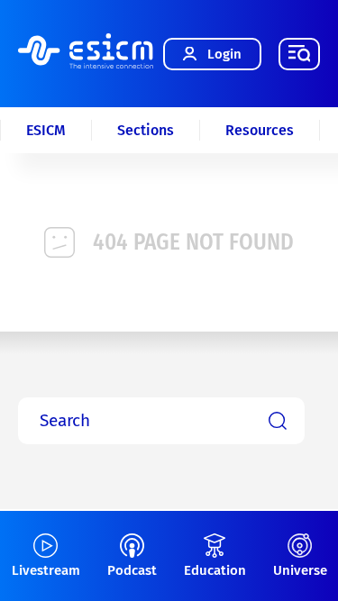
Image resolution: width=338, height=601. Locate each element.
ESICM (46, 130)
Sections (145, 130)
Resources (259, 130)
